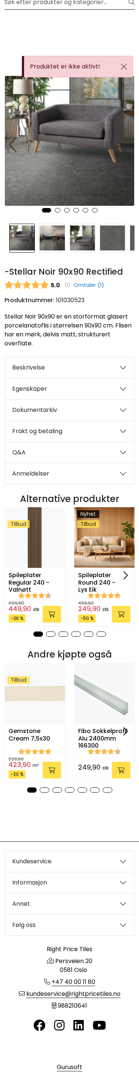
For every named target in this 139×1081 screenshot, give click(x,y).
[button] (46, 210)
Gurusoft (69, 1067)
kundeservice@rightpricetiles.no (73, 993)
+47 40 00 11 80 (73, 982)
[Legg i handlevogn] (52, 614)
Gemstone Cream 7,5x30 (29, 734)
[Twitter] (39, 1025)
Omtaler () (89, 285)
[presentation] (13, 145)
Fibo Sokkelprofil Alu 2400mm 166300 (103, 738)
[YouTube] (99, 1025)
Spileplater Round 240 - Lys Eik (96, 582)
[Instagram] (59, 1025)
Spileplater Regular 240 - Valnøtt (29, 582)
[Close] (124, 66)
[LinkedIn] (78, 1025)
